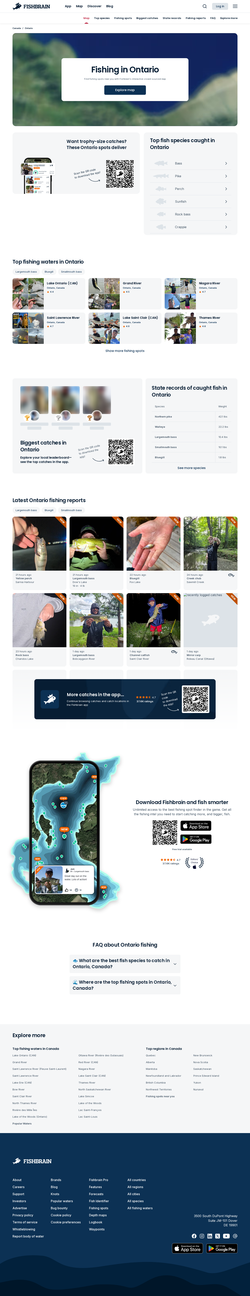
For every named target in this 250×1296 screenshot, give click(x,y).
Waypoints (96, 1229)
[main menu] (235, 6)
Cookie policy (61, 1215)
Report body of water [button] (28, 1236)
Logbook (95, 1222)
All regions (135, 1187)
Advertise (19, 1208)
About (16, 1180)
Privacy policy (22, 1215)
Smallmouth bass (71, 271)
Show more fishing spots (125, 351)
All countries (136, 1180)
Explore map (125, 90)
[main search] (204, 6)
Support (18, 1194)
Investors (19, 1201)
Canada (16, 28)
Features (95, 1187)
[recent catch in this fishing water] (39, 553)
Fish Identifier (99, 1201)
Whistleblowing (23, 1229)
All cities (133, 1194)
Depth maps (98, 1215)
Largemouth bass (26, 271)
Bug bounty (59, 1208)
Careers (18, 1187)
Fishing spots (98, 1208)
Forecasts (96, 1194)
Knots (55, 1194)
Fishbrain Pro (98, 1180)
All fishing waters (140, 1208)
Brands (56, 1180)
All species (135, 1201)
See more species (192, 468)
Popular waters (62, 1201)
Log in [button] (220, 6)
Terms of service (25, 1222)
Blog (54, 1187)
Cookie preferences (66, 1222)
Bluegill (49, 271)
